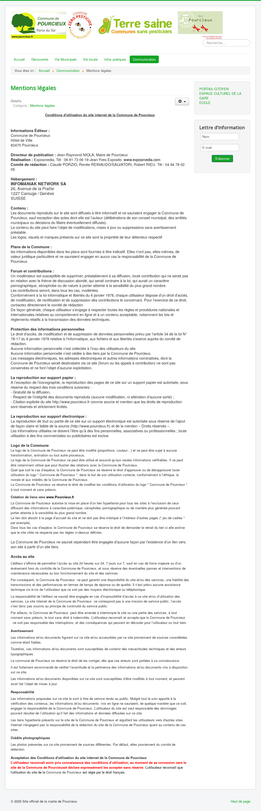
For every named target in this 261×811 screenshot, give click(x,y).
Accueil (19, 59)
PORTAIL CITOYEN (214, 89)
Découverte (39, 59)
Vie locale (90, 59)
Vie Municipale (65, 59)
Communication (144, 59)
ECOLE (205, 102)
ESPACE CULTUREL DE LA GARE (220, 95)
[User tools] (182, 101)
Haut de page (240, 801)
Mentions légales (33, 87)
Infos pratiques (115, 59)
